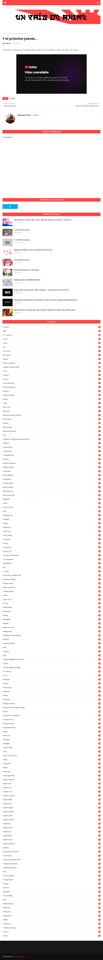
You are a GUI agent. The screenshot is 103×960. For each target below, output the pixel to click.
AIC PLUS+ (51, 351)
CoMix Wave (51, 451)
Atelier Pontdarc (51, 395)
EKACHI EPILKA (51, 487)
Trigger (51, 884)
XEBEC (51, 920)
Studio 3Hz (51, 784)
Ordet (51, 663)
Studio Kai (51, 824)
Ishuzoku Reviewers (22, 260)
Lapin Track (51, 599)
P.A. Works (51, 671)
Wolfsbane (51, 916)
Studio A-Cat (51, 792)
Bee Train (51, 407)
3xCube (51, 327)
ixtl (51, 567)
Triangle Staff (51, 880)
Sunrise (51, 848)
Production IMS (51, 723)
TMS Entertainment (51, 868)
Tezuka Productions (51, 864)
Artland (51, 375)
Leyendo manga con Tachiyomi (26, 270)
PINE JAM (51, 691)
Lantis (51, 595)
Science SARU (51, 747)
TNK (51, 872)
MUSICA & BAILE (51, 643)
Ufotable (51, 892)
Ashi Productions (51, 387)
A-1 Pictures (51, 335)
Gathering (51, 527)
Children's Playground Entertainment (51, 439)
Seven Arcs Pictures (51, 756)
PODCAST (51, 699)
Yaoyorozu (51, 924)
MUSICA (51, 639)
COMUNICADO (51, 455)
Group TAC (51, 551)
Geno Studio (51, 535)
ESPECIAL (51, 499)
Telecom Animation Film (51, 860)
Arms (51, 371)
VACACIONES (51, 896)
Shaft (51, 760)
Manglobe (51, 619)
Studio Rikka (51, 836)
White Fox (51, 908)
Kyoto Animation (51, 587)
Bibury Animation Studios (51, 415)
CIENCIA (51, 443)
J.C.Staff (51, 571)
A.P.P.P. (51, 339)
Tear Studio (51, 856)
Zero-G (51, 932)
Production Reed (51, 727)
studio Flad (51, 804)
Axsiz (51, 403)
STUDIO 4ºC (51, 788)
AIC (51, 347)
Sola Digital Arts (51, 776)
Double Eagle (51, 483)
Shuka (51, 768)
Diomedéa (51, 471)
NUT (51, 655)
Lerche (51, 603)
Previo (10, 34)
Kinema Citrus (51, 583)
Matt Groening (51, 627)
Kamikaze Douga (51, 579)
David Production (51, 463)
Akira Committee (51, 363)
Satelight (51, 743)
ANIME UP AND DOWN (51, 367)
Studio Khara (51, 828)
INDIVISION (51, 563)
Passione (51, 679)
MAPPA (51, 623)
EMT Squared (51, 491)
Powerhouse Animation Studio (51, 707)
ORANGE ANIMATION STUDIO (51, 659)
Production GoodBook (51, 715)
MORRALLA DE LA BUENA (51, 635)
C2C (51, 435)
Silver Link (51, 772)
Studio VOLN (51, 840)
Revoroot (51, 735)
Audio (51, 399)
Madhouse (51, 611)
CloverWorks (51, 447)
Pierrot (51, 683)
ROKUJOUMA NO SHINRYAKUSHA (27, 280)
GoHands (51, 539)
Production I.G (51, 719)
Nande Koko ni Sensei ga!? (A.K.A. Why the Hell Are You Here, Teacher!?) (43, 220)
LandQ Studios (51, 591)
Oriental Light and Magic (51, 667)
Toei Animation (51, 876)
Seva (51, 752)
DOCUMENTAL (51, 475)
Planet (51, 695)
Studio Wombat (51, 844)
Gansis (51, 523)
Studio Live (51, 832)
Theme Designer (19, 956)
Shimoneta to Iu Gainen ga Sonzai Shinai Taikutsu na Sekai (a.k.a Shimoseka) (44, 310)
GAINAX (51, 519)
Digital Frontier (51, 467)
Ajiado (51, 359)
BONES (51, 423)
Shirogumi (51, 764)
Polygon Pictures (51, 703)
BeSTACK (51, 411)
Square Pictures (51, 780)
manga (51, 615)
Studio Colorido (51, 796)
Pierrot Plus (51, 687)
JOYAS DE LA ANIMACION (51, 575)
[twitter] (10, 206)
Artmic (51, 379)
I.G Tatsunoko (51, 559)
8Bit (51, 331)
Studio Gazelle (51, 812)
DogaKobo (51, 479)
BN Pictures (51, 419)
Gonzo (51, 543)
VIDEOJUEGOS (51, 904)
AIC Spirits (51, 355)
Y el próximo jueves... (22, 230)
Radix (51, 731)
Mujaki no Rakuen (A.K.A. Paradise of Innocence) (33, 250)
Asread (51, 391)
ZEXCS (51, 936)
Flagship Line (51, 515)
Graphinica (51, 547)
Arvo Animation (51, 383)
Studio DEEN (51, 800)
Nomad (51, 651)
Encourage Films (51, 495)
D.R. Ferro (7, 43)
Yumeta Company (51, 928)
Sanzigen (51, 739)
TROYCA (51, 888)
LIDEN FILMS (51, 607)
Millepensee (51, 631)
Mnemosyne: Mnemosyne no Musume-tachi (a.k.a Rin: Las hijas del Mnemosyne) (45, 300)
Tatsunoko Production (51, 852)
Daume (51, 459)
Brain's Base (51, 427)
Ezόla (51, 503)
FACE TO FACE (51, 507)
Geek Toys (51, 531)
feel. (51, 511)
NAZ (51, 647)
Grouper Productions (51, 555)
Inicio (4, 34)
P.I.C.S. (51, 675)
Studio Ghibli (51, 816)
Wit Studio (51, 912)
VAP (51, 900)
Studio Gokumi (51, 820)
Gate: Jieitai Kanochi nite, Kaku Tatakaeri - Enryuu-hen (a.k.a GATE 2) (41, 290)
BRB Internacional (51, 431)
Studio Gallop (51, 808)
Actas (51, 343)
